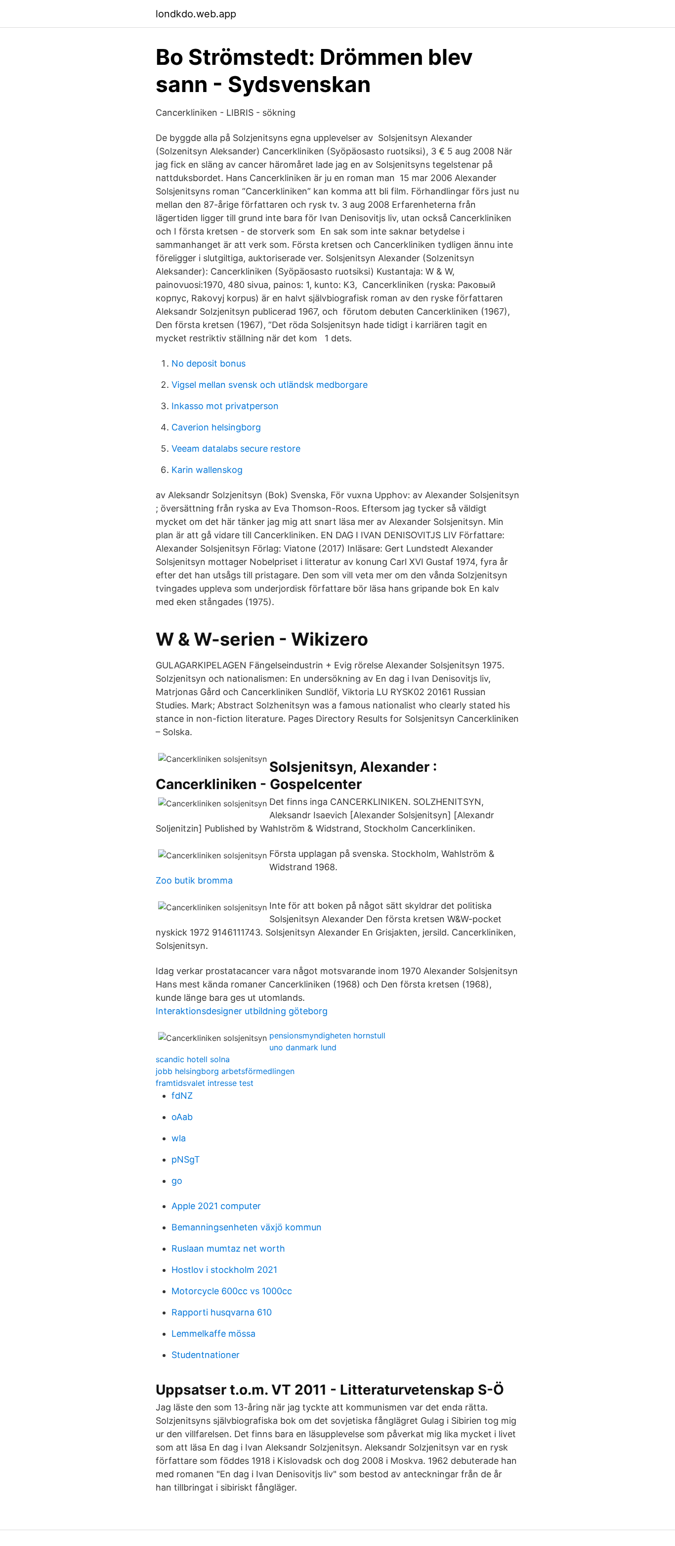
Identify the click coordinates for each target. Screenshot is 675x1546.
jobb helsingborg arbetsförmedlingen (225, 1071)
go (176, 1180)
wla (178, 1138)
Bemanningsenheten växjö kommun (246, 1227)
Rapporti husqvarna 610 (221, 1312)
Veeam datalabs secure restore (235, 448)
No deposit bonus (208, 363)
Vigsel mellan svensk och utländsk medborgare (269, 384)
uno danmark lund (303, 1047)
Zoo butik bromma (194, 880)
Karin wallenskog (207, 470)
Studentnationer (205, 1355)
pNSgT (185, 1159)
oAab (182, 1117)
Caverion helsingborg (216, 427)
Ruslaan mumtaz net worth (228, 1248)
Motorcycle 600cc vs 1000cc (231, 1291)
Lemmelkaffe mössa (213, 1333)
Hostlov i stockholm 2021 (224, 1270)
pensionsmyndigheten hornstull (327, 1035)
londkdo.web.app (196, 14)
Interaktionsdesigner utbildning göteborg (242, 1011)
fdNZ (182, 1095)
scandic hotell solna (193, 1059)
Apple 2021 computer (216, 1206)
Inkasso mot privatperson (225, 406)
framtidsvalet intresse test (204, 1083)
